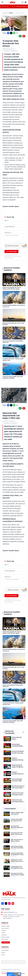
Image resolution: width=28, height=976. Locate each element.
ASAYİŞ (3, 932)
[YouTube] (13, 903)
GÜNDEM (3, 930)
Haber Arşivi (4, 939)
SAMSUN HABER (5, 926)
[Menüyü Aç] (2, 2)
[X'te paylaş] (11, 33)
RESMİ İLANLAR (5, 937)
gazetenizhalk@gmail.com (10, 912)
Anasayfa (5, 13)
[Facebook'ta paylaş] (8, 33)
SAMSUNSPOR (5, 928)
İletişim (3, 952)
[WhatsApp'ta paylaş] (14, 33)
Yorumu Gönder (12, 251)
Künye (3, 954)
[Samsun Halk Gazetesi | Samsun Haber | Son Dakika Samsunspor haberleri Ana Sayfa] (12, 2)
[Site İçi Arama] (22, 2)
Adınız (7, 220)
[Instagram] (9, 903)
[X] (6, 903)
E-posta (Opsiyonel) (10, 226)
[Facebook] (2, 903)
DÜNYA (11, 13)
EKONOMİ (4, 935)
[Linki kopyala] (17, 33)
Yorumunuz (8, 232)
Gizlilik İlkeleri (5, 950)
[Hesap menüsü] (25, 2)
